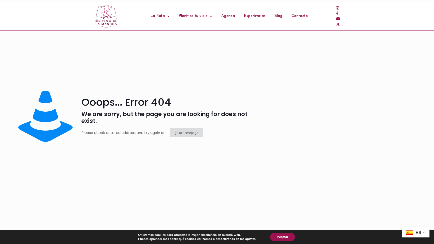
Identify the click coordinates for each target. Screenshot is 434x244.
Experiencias (254, 16)
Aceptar (282, 237)
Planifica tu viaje (193, 16)
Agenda (228, 16)
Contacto (299, 16)
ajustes (250, 239)
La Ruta (157, 16)
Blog (278, 16)
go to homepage (186, 133)
